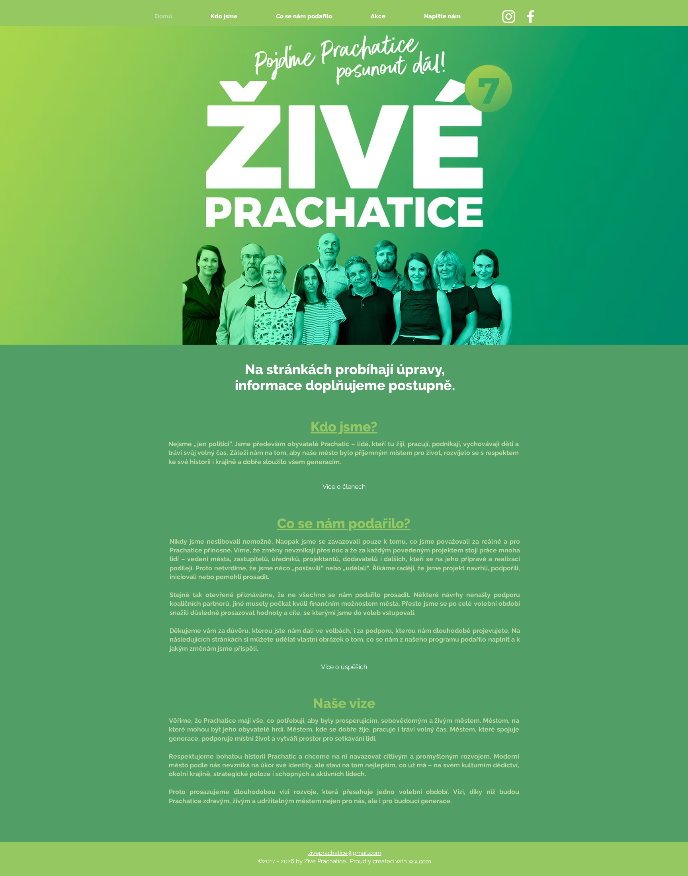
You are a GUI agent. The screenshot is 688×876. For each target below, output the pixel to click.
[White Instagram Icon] (508, 16)
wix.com (419, 861)
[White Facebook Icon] (530, 16)
